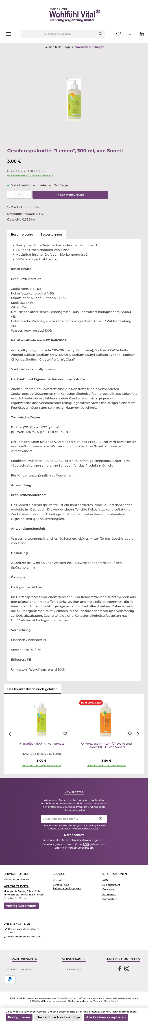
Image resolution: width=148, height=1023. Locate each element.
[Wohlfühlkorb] (140, 34)
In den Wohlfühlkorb (70, 194)
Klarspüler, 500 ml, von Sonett (41, 743)
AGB (86, 844)
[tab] (22, 234)
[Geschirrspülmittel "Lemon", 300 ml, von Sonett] (74, 100)
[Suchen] (101, 34)
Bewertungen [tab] (51, 234)
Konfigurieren (19, 1017)
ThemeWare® (111, 1001)
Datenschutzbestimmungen (80, 840)
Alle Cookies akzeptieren (106, 1017)
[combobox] (59, 34)
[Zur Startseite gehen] (74, 15)
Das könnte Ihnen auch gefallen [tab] (32, 689)
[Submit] (100, 819)
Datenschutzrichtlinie (59, 828)
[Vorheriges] (10, 734)
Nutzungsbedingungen (87, 828)
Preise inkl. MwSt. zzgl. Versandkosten (30, 175)
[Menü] (8, 34)
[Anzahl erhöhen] (27, 195)
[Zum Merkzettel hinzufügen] (65, 733)
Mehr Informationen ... (125, 1011)
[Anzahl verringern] (10, 195)
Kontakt (57, 880)
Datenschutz (110, 899)
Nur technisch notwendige (58, 1017)
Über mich (108, 889)
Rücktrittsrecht (111, 885)
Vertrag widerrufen (21, 906)
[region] (74, 99)
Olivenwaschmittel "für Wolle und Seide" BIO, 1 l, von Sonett (106, 745)
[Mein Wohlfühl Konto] (130, 34)
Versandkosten (65, 998)
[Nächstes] (138, 734)
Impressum (109, 894)
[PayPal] (10, 979)
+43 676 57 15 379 (16, 886)
